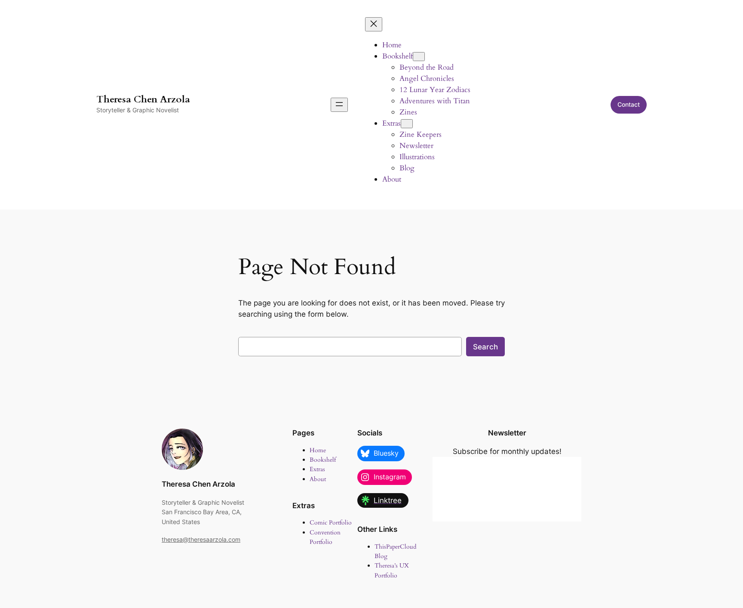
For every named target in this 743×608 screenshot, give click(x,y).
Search (485, 347)
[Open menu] (339, 105)
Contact (628, 104)
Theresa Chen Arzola (143, 99)
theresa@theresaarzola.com (201, 539)
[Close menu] (373, 24)
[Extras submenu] (407, 123)
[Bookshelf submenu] (419, 56)
